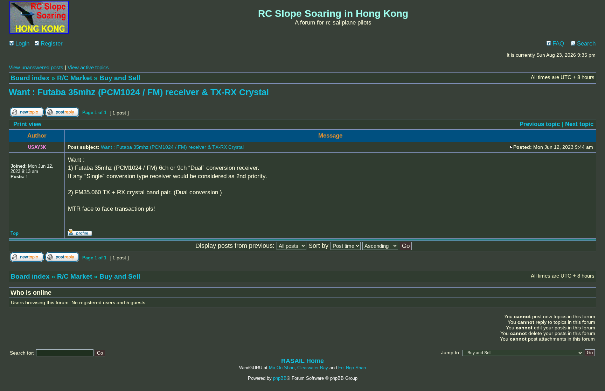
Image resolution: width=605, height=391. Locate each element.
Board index (30, 78)
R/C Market (74, 78)
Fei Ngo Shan (352, 367)
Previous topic (540, 124)
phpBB (280, 378)
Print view (27, 124)
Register (51, 43)
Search (585, 43)
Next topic (579, 124)
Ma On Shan (281, 367)
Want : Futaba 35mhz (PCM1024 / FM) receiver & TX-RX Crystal (139, 92)
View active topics (88, 67)
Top (15, 233)
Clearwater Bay (312, 367)
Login (21, 43)
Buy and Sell (119, 78)
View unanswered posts (36, 67)
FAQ (557, 43)
